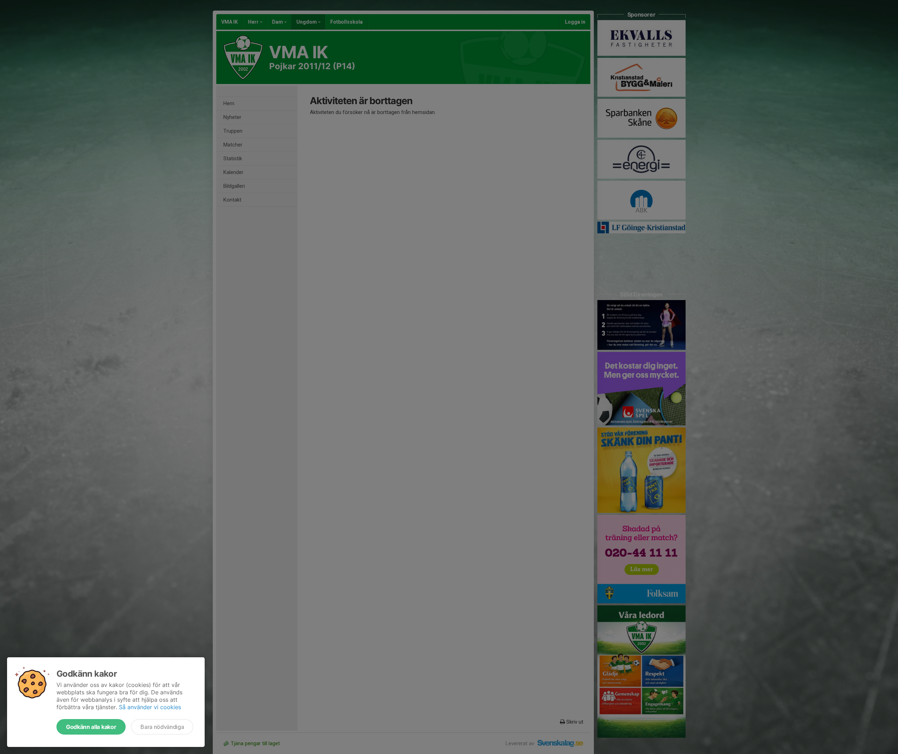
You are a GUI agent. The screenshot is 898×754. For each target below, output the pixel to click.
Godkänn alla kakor (91, 726)
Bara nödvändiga (162, 726)
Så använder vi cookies (150, 707)
